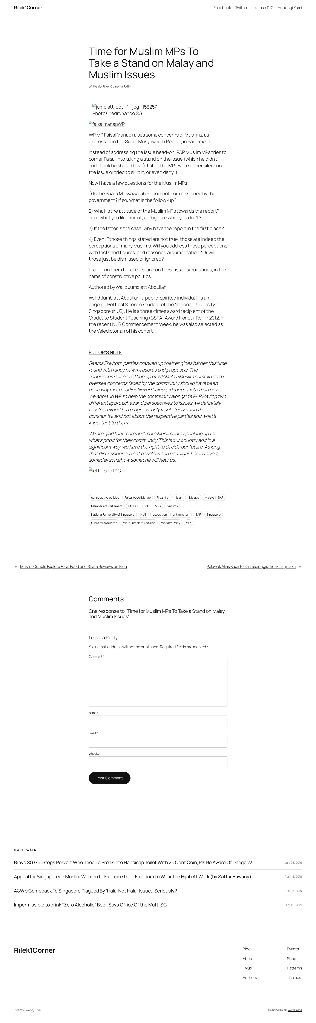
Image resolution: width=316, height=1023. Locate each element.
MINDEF (133, 506)
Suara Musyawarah (104, 523)
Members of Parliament (107, 506)
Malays (194, 497)
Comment (96, 656)
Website (94, 753)
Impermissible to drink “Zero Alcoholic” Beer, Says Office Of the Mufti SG (90, 905)
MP (147, 506)
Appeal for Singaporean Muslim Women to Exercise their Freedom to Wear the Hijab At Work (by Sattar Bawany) (132, 876)
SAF (198, 514)
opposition (160, 514)
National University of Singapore (113, 514)
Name (93, 713)
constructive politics (105, 497)
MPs (158, 506)
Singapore (214, 514)
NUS (143, 514)
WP (188, 523)
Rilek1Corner (28, 7)
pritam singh (181, 514)
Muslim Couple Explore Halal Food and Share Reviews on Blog (73, 566)
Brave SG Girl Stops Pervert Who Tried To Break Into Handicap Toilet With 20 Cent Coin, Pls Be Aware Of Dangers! (133, 862)
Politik (127, 86)
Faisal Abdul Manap (137, 497)
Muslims (172, 506)
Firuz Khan (163, 497)
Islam (179, 497)
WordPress (295, 1010)
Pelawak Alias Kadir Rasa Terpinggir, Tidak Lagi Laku (251, 566)
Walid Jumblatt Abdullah (141, 287)
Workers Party (170, 523)
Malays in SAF (214, 497)
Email (93, 733)
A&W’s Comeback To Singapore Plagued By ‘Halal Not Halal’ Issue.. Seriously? (95, 891)
